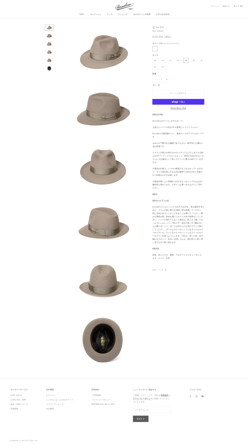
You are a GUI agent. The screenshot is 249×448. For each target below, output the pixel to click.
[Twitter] (162, 270)
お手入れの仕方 (163, 14)
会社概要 (50, 408)
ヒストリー (51, 395)
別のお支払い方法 (178, 108)
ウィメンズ (123, 14)
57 (170, 60)
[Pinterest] (165, 270)
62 (155, 67)
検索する (226, 6)
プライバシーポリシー (101, 399)
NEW (81, 14)
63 (163, 67)
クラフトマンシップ (55, 404)
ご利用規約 (96, 395)
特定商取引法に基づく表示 (103, 404)
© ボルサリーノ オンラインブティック (24, 440)
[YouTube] (202, 396)
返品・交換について (19, 404)
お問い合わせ (16, 395)
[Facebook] (159, 270)
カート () (238, 6)
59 (186, 60)
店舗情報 (14, 408)
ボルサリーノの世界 (142, 14)
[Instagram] (196, 396)
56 (163, 60)
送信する (141, 419)
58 (178, 60)
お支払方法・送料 (18, 399)
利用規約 (164, 395)
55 (155, 60)
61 (201, 60)
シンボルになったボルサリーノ (59, 399)
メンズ (109, 14)
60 (194, 60)
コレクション (95, 14)
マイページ (215, 6)
